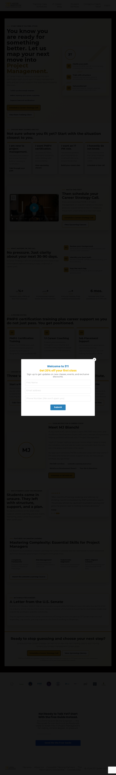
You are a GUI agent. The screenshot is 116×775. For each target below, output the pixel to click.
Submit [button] (58, 407)
